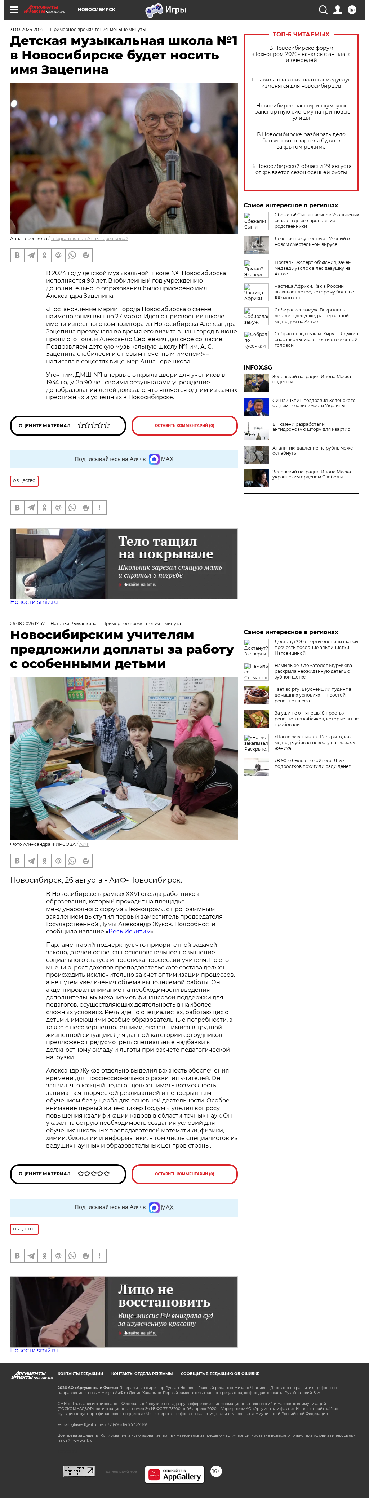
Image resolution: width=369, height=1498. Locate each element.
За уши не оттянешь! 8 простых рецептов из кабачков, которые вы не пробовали (317, 718)
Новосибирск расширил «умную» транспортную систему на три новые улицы (301, 112)
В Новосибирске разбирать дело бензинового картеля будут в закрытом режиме (301, 141)
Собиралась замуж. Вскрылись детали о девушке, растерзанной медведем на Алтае (312, 315)
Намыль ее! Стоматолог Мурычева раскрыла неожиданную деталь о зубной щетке (313, 671)
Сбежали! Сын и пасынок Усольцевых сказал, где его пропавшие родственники (317, 220)
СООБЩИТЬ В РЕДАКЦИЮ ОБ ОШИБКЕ (220, 1373)
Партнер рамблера (120, 1471)
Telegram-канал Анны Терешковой (89, 238)
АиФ (84, 844)
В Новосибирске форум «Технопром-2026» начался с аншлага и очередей (301, 54)
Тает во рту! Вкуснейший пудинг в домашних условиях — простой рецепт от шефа (313, 694)
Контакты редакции (80, 1373)
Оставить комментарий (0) (184, 425)
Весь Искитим (129, 931)
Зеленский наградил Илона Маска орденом (311, 379)
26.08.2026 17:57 (27, 623)
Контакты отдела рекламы (142, 1373)
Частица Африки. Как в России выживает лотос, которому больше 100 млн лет (314, 291)
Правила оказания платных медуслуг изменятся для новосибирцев (301, 83)
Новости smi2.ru (34, 601)
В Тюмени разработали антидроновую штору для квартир (311, 427)
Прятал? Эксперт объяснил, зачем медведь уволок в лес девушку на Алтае (313, 268)
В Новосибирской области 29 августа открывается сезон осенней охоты (301, 169)
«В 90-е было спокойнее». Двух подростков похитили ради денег (313, 763)
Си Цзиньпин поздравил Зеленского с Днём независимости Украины (314, 403)
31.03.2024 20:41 (27, 29)
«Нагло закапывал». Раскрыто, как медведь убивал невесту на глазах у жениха (315, 742)
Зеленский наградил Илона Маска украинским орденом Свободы (311, 474)
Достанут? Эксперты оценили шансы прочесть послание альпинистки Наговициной (316, 647)
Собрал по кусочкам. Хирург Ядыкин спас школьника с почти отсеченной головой (316, 339)
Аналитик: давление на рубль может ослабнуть (313, 451)
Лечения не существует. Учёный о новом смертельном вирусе (312, 241)
